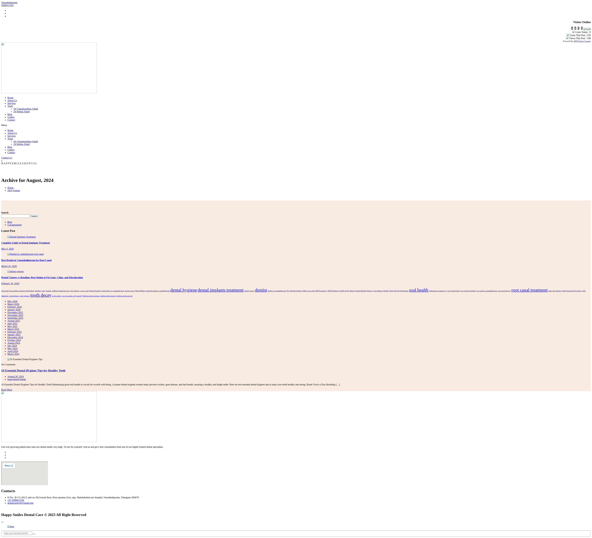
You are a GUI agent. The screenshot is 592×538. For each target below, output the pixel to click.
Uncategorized (14, 224)
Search (4, 212)
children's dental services (61, 291)
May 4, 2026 (7, 249)
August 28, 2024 (15, 376)
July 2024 (12, 345)
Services (11, 103)
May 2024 (12, 348)
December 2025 (15, 312)
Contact (11, 120)
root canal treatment (529, 289)
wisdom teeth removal (108, 296)
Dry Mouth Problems (294, 291)
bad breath (5, 291)
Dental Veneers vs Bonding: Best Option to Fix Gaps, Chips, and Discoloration (42, 277)
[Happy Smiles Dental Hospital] (10, 526)
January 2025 (14, 334)
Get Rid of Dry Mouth (347, 291)
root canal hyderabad (467, 291)
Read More (6, 389)
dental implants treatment (221, 289)
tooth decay (40, 294)
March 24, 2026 (9, 266)
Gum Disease (378, 291)
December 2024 (15, 337)
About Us (12, 100)
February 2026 (14, 307)
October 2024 (14, 340)
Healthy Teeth (388, 291)
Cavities (48, 291)
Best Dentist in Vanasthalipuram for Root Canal (26, 260)
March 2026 (13, 304)
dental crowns (130, 291)
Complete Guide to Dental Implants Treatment (25, 243)
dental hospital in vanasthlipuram (158, 291)
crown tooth (84, 291)
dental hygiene (183, 289)
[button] (296, 125)
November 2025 (15, 315)
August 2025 (13, 320)
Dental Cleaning (95, 291)
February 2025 (14, 332)
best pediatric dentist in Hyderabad (21, 291)
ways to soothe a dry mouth (72, 296)
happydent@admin (16, 379)
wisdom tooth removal (124, 296)
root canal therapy (504, 291)
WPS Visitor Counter (582, 41)
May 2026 (12, 301)
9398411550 (7, 5)
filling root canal (308, 291)
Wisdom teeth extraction (90, 296)
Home (10, 97)
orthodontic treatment (436, 291)
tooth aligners (14, 296)
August (16, 190)
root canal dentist (454, 291)
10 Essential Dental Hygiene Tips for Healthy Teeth (33, 370)
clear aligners (75, 291)
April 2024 (12, 351)
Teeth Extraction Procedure (572, 291)
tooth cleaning (25, 296)
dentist (261, 289)
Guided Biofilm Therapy (364, 291)
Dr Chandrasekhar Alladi (26, 109)
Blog (9, 114)
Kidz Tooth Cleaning (401, 291)
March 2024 (13, 354)
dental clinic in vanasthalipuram (112, 291)
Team (10, 106)
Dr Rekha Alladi (22, 111)
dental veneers (249, 291)
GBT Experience (321, 291)
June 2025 (12, 323)
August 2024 (13, 343)
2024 (9, 190)
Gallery (11, 117)
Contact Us (6, 157)
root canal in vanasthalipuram (486, 291)
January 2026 (14, 309)
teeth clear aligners (554, 291)
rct (446, 291)
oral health (418, 289)
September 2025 (15, 318)
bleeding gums (40, 291)
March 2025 (13, 329)
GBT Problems (333, 291)
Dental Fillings (140, 291)
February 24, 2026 (10, 283)
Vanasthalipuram (9, 2)
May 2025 (12, 326)
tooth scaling (56, 296)
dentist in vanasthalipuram (277, 291)
